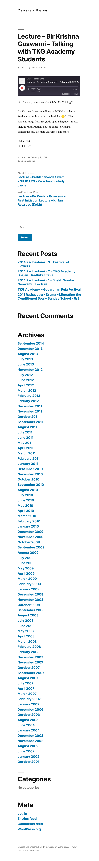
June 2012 (26, 380)
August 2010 (28, 490)
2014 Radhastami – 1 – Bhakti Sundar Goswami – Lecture (46, 282)
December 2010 (30, 469)
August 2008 (28, 615)
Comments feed (30, 824)
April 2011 (25, 448)
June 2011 (25, 437)
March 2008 (27, 641)
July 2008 (26, 620)
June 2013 (26, 364)
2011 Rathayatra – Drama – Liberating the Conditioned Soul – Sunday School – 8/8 (49, 296)
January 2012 (28, 401)
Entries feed (27, 819)
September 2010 (31, 485)
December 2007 (30, 657)
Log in (22, 813)
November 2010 (30, 474)
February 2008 (29, 647)
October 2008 (29, 605)
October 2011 (28, 417)
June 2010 (26, 500)
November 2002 (30, 741)
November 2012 (30, 370)
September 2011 (30, 422)
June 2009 (26, 563)
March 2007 (27, 694)
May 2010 (25, 505)
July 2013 (25, 359)
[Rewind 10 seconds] (28, 90)
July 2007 (25, 683)
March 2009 (27, 579)
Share (76, 94)
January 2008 (28, 652)
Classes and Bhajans (32, 10)
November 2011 (30, 411)
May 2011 (25, 443)
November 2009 (30, 537)
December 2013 (30, 349)
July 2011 (25, 432)
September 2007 (31, 673)
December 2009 (30, 532)
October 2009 (29, 542)
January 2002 (28, 756)
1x (33, 90)
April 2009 (26, 573)
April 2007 (26, 688)
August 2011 (27, 427)
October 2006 (29, 715)
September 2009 (31, 547)
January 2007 (28, 704)
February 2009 (29, 584)
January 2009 (28, 589)
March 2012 (27, 390)
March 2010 (27, 516)
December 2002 (30, 736)
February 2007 (29, 699)
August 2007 (28, 678)
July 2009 (26, 558)
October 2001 (28, 762)
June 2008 (26, 626)
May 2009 (26, 568)
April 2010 (26, 511)
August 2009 (28, 553)
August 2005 (28, 720)
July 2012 (25, 375)
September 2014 (31, 343)
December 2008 (30, 594)
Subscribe (66, 94)
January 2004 (29, 730)
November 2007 (30, 662)
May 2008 (26, 631)
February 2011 (29, 458)
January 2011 (28, 464)
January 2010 (28, 526)
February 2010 (29, 521)
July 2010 (25, 495)
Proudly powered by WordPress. (53, 847)
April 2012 (26, 385)
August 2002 (28, 746)
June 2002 (26, 751)
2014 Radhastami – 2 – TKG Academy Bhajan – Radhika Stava (47, 273)
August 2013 (28, 354)
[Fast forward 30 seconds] (39, 90)
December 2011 (30, 406)
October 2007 (29, 668)
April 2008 (26, 636)
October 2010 (28, 479)
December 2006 (30, 709)
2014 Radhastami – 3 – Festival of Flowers (43, 264)
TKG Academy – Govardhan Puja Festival (49, 289)
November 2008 (30, 600)
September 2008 (31, 610)
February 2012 (29, 396)
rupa (23, 67)
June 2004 (26, 725)
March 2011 (27, 453)
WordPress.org (29, 829)
